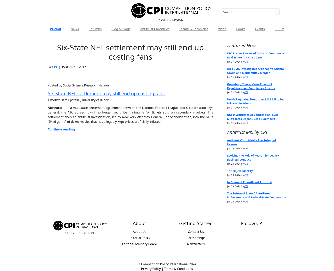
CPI (54, 67)
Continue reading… (63, 129)
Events (260, 29)
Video (222, 29)
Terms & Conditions (178, 269)
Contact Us (196, 232)
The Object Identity (240, 171)
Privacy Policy (151, 269)
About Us (139, 232)
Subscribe (87, 233)
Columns (95, 29)
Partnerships (196, 238)
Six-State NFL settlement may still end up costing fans (106, 93)
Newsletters (196, 244)
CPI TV (279, 29)
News (75, 29)
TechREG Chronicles (193, 29)
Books (240, 29)
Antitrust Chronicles (155, 29)
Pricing (55, 29)
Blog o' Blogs (121, 29)
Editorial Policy (139, 238)
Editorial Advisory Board (139, 244)
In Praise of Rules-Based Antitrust (249, 182)
